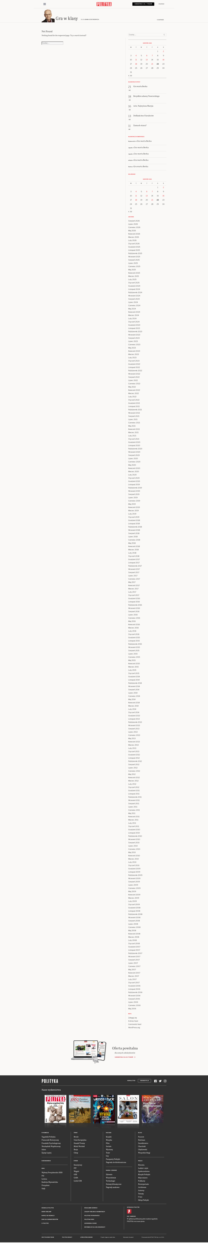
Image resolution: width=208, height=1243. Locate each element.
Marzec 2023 (133, 354)
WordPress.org (134, 1027)
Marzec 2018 (133, 550)
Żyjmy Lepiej (46, 1152)
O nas (140, 1196)
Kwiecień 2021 (134, 429)
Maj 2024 (132, 309)
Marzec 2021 (133, 432)
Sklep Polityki (143, 1200)
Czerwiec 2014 (134, 696)
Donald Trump (79, 1143)
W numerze (45, 1132)
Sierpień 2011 (133, 803)
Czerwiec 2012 (134, 771)
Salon (44, 1149)
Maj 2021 (132, 426)
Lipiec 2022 (133, 380)
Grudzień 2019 (134, 481)
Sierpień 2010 (134, 843)
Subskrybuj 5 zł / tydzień (143, 4)
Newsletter (131, 1080)
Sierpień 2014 (133, 690)
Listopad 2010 (134, 833)
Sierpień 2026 (134, 221)
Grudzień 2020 (134, 442)
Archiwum (142, 1187)
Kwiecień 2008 (134, 934)
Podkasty (141, 1181)
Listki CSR (78, 1181)
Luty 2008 (132, 940)
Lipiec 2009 (133, 885)
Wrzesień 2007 (134, 956)
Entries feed (133, 1021)
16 (163, 60)
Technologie (110, 1181)
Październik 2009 (135, 875)
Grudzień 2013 (134, 716)
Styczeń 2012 (133, 787)
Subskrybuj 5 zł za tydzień (124, 1057)
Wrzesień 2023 (134, 335)
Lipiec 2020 (133, 458)
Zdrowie (109, 1174)
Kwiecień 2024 (134, 312)
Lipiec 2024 (133, 302)
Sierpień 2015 (133, 650)
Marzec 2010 (133, 859)
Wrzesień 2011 (134, 800)
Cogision (107, 1237)
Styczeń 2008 (134, 943)
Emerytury (78, 1165)
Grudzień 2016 (134, 598)
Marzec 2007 (133, 976)
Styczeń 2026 (134, 244)
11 (136, 60)
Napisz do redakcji (48, 1215)
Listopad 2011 (133, 794)
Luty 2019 (132, 514)
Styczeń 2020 (134, 478)
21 (152, 64)
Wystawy (109, 1149)
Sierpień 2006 (134, 999)
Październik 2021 (135, 410)
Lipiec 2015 (132, 654)
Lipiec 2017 (132, 576)
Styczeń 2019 (133, 517)
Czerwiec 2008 (134, 927)
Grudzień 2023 (134, 325)
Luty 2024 (132, 318)
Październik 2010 (135, 836)
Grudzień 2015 (134, 637)
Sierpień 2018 (133, 533)
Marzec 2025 (133, 276)
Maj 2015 (132, 660)
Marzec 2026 (133, 237)
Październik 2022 (135, 370)
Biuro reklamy (46, 1211)
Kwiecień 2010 (134, 856)
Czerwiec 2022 (134, 384)
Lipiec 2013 (133, 732)
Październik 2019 (135, 488)
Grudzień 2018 (134, 520)
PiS (43, 1175)
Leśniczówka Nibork (86, 1237)
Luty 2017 (132, 592)
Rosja (76, 1149)
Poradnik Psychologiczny (51, 1143)
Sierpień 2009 (134, 882)
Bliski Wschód (79, 1146)
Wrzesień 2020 (134, 452)
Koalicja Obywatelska (50, 1182)
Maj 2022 (132, 387)
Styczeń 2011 (133, 826)
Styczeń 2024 (134, 322)
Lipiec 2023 (133, 341)
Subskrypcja (144, 1080)
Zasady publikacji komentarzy (94, 1211)
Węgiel (76, 1171)
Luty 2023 (132, 357)
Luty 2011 (132, 823)
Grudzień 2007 (134, 947)
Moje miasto (142, 1177)
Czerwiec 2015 (134, 657)
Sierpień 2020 (134, 455)
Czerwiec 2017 (134, 579)
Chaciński (142, 1146)
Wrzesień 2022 (134, 374)
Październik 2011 (135, 797)
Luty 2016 (132, 631)
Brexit (76, 1136)
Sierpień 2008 (134, 921)
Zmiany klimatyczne (113, 1184)
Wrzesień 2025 (134, 257)
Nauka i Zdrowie (111, 1170)
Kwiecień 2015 (134, 663)
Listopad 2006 (134, 989)
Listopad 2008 (134, 911)
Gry (107, 1156)
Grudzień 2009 (134, 869)
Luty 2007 (132, 979)
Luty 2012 (132, 784)
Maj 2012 (132, 774)
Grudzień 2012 (134, 755)
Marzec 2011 (133, 820)
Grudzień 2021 (134, 403)
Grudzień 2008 (134, 908)
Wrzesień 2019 (134, 491)
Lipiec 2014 (132, 693)
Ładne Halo (112, 1237)
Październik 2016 (135, 605)
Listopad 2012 (134, 758)
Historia (141, 1165)
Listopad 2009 (134, 872)
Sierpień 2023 (134, 338)
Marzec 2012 (133, 781)
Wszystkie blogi (144, 1152)
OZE (75, 1174)
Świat (76, 1132)
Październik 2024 (135, 292)
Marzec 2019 (133, 510)
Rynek (76, 1161)
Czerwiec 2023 (134, 344)
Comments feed (134, 1024)
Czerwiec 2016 (134, 618)
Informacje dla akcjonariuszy (94, 1227)
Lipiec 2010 (133, 846)
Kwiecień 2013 (134, 742)
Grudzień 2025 (134, 247)
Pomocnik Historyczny (50, 1140)
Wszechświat (111, 1177)
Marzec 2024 (133, 315)
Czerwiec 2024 (134, 305)
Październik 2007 (135, 953)
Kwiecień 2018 (134, 546)
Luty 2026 (132, 240)
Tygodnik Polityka (48, 1136)
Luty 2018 (132, 553)
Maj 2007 (132, 969)
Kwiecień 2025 (134, 273)
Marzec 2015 (133, 667)
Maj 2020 (132, 465)
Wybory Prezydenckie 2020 (52, 1172)
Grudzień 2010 (134, 829)
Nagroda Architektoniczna (116, 1162)
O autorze (160, 20)
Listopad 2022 (134, 367)
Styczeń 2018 (133, 556)
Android (133, 1216)
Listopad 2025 (134, 250)
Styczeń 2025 (133, 283)
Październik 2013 (135, 722)
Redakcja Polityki (48, 1208)
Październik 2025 (135, 253)
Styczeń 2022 (133, 400)
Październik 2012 (135, 761)
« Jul (130, 75)
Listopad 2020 (134, 445)
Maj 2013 (132, 738)
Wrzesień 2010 (134, 839)
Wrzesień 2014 (134, 686)
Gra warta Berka (144, 141)
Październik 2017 (135, 566)
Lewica (44, 1179)
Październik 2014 (135, 683)
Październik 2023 (135, 331)
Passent (141, 1136)
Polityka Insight (67, 1237)
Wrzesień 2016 (134, 608)
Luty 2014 (132, 709)
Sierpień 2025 (134, 260)
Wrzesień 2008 (134, 917)
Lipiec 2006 (133, 1002)
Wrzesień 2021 (134, 413)
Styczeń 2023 (134, 361)
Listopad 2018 (134, 523)
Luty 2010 (132, 862)
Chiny (76, 1152)
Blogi (140, 1132)
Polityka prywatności (92, 1215)
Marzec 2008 (133, 937)
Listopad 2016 (134, 602)
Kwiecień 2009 (134, 895)
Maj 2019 (132, 504)
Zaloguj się (132, 1018)
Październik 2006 (135, 992)
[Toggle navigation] (45, 4)
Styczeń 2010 (133, 865)
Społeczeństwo (144, 1171)
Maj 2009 (132, 891)
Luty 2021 (132, 436)
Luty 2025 (132, 279)
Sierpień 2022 (134, 377)
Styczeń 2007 (134, 982)
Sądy (43, 1188)
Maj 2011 (131, 813)
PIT (75, 1168)
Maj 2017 (132, 582)
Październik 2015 (135, 644)
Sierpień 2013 (133, 729)
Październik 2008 (135, 914)
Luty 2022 (132, 397)
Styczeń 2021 (133, 439)
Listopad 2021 (134, 406)
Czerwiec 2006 (134, 1005)
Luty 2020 (132, 475)
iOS (128, 1216)
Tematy (141, 1193)
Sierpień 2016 (133, 611)
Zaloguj (161, 4)
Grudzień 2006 (134, 986)
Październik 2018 (135, 527)
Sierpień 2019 (133, 494)
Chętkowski (142, 1149)
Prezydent (46, 1185)
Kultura (108, 1132)
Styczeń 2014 (133, 712)
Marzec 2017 (133, 589)
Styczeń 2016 (133, 634)
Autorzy (141, 1190)
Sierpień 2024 (134, 299)
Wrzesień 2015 (134, 647)
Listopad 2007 (134, 950)
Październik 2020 (135, 449)
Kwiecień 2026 (134, 234)
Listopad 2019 (134, 484)
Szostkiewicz (143, 1143)
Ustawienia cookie (90, 1223)
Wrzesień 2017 (134, 569)
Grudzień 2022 (134, 364)
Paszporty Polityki (113, 1159)
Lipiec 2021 (132, 419)
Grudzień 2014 (134, 676)
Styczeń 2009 (134, 904)
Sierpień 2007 (134, 960)
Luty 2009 (132, 901)
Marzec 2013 (133, 745)
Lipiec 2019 (133, 497)
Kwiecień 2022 (134, 390)
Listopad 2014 (134, 680)
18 (136, 64)
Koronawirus (46, 1161)
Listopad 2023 (134, 328)
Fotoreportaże (143, 1184)
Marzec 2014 (133, 706)
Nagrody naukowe (112, 1187)
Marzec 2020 (133, 471)
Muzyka (109, 1140)
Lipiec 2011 (132, 807)
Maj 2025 (132, 270)
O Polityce (45, 1223)
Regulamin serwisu (90, 1208)
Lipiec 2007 (133, 963)
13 (147, 60)
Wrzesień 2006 (134, 996)
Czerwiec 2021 (134, 423)
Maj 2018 (132, 543)
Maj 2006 (132, 1009)
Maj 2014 (132, 699)
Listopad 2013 (134, 719)
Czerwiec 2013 (134, 735)
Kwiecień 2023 (134, 351)
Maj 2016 (132, 621)
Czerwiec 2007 (134, 966)
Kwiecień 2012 (134, 777)
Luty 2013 (132, 748)
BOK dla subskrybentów (50, 1219)
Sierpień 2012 (133, 764)
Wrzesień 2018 (134, 530)
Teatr (108, 1152)
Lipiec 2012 (132, 768)
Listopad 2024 (134, 289)
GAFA (76, 1177)
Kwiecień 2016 (134, 624)
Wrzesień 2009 (134, 878)
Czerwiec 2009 (134, 888)
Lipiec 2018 (133, 537)
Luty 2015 (132, 670)
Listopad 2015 (134, 641)
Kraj (43, 1168)
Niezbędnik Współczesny (51, 1146)
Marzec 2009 (133, 898)
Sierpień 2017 (133, 572)
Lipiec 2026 (133, 224)
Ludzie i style (143, 1168)
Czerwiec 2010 (134, 849)
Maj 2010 (132, 852)
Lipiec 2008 (133, 924)
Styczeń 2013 (133, 751)
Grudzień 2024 (134, 286)
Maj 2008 (132, 930)
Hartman (141, 1140)
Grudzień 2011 (134, 790)
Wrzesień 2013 (134, 725)
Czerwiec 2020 (134, 462)
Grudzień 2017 (134, 559)
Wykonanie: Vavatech (128, 1237)
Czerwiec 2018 (134, 540)
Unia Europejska (80, 1140)
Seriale (108, 1146)
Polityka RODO (89, 1219)
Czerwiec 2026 (134, 227)
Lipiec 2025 (133, 263)
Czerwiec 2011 (134, 810)
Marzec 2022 (133, 393)
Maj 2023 (132, 348)
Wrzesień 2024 (134, 296)
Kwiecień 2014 (134, 703)
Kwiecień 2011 (134, 816)
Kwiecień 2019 (134, 507)
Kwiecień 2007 (134, 973)
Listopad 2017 (134, 563)
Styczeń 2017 (133, 595)
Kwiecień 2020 (134, 468)
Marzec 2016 (133, 628)
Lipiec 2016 (133, 615)
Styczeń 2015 (133, 673)
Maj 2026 (132, 231)
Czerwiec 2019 (134, 501)
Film (108, 1143)
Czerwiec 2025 (134, 266)
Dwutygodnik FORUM (48, 1237)
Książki (109, 1136)
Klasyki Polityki (144, 1174)
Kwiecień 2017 (134, 585)
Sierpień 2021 (133, 416)
